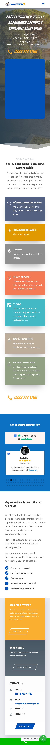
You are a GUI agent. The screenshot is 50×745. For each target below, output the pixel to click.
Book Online (24, 667)
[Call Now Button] (25, 741)
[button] (6, 480)
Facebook (19, 708)
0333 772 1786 (25, 51)
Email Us (24, 726)
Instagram (20, 714)
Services (17, 631)
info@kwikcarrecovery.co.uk (27, 703)
